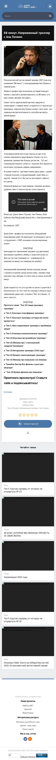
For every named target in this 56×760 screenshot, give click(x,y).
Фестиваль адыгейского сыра (28, 722)
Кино (32, 405)
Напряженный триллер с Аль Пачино (34, 408)
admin (30, 402)
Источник (8, 392)
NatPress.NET (28, 705)
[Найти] (50, 15)
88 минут (15, 408)
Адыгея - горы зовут (28, 725)
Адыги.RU (28, 709)
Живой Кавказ (28, 713)
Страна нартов (28, 729)
